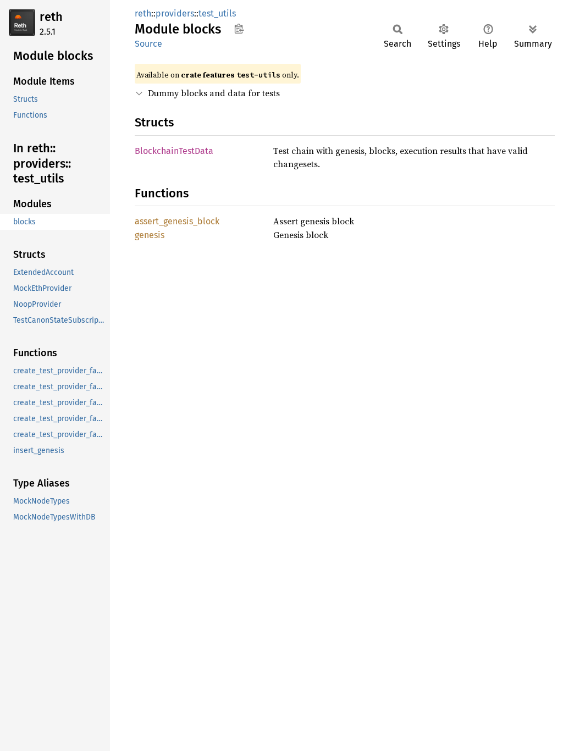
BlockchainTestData (174, 151)
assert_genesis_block (177, 221)
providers (175, 13)
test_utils (217, 13)
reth (51, 16)
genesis (149, 235)
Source (148, 43)
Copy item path (239, 28)
